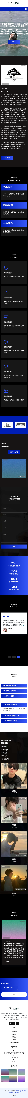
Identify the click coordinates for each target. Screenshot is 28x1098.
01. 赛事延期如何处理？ (10, 685)
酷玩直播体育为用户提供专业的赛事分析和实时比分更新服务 (14, 944)
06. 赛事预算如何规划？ (11, 721)
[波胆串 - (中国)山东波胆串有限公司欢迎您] (14, 3)
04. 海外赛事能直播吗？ (11, 705)
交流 (14, 1042)
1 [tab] (9, 657)
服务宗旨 (14, 1039)
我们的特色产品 (14, 452)
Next (26, 424)
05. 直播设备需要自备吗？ (11, 716)
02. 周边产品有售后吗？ (10, 691)
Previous (2, 424)
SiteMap (14, 1095)
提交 (14, 546)
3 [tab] (18, 657)
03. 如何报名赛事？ (8, 696)
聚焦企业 (14, 41)
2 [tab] (14, 657)
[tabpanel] (14, 632)
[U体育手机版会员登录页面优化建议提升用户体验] (14, 471)
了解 (14, 1031)
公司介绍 (7, 157)
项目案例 (14, 1034)
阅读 (7, 961)
